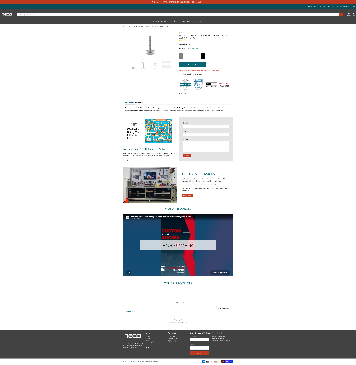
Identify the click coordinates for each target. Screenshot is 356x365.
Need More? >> (193, 49)
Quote (147, 344)
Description (129, 103)
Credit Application (151, 342)
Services (174, 21)
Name (185, 123)
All (130, 26)
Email (185, 131)
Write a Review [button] (224, 308)
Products (155, 21)
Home (125, 26)
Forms (147, 340)
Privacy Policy (172, 336)
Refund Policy (172, 340)
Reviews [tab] (128, 311)
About (182, 21)
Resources (139, 103)
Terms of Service (173, 338)
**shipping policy (196, 2)
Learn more (187, 196)
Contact (148, 338)
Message (186, 139)
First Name (194, 336)
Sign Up (199, 353)
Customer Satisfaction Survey (221, 340)
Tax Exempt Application (316, 6)
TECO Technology (132, 361)
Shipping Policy (172, 342)
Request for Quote (218, 338)
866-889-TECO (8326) (196, 21)
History (148, 336)
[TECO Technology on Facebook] (351, 6)
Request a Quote (343, 6)
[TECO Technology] (7, 14)
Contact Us (331, 6)
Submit (186, 156)
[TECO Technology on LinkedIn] (354, 6)
